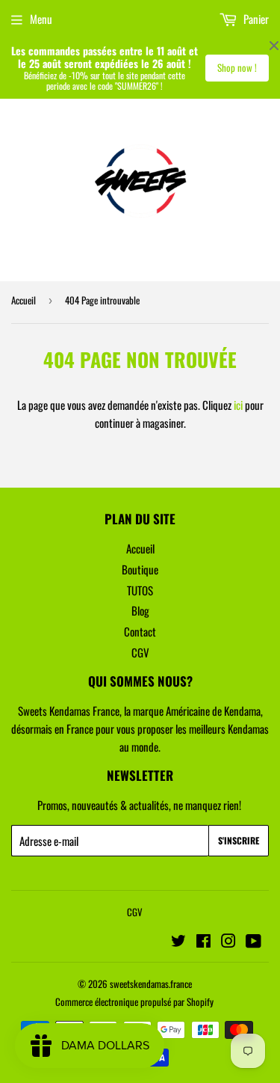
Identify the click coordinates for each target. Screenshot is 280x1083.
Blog (140, 610)
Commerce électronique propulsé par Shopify (134, 1001)
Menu (41, 18)
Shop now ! (237, 67)
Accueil (23, 299)
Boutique (140, 569)
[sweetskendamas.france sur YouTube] (253, 941)
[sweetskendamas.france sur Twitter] (178, 941)
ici (238, 404)
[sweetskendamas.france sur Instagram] (228, 941)
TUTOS (140, 590)
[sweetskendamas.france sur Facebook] (203, 941)
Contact (140, 631)
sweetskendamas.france (151, 983)
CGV (140, 652)
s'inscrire (238, 840)
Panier (255, 18)
